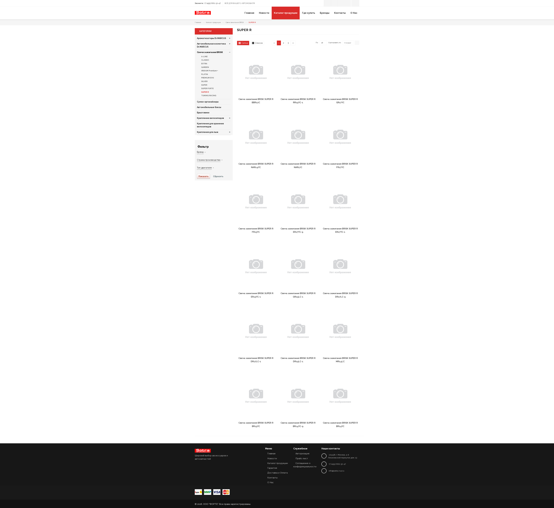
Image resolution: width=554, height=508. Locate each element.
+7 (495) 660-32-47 (212, 3)
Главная (198, 22)
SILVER (204, 81)
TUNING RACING (208, 96)
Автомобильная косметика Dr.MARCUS (211, 45)
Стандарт (347, 43)
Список (259, 43)
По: (317, 43)
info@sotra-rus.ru (336, 471)
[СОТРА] (203, 14)
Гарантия (272, 468)
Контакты (272, 477)
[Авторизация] (327, 3)
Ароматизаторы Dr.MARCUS (211, 38)
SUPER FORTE (207, 88)
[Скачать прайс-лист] (334, 3)
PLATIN (204, 74)
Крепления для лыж (207, 132)
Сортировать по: (334, 43)
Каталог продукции (213, 22)
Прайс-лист (301, 458)
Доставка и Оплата (277, 472)
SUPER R (205, 92)
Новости (272, 458)
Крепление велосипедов (210, 118)
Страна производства (208, 160)
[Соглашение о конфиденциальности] (341, 3)
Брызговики (203, 112)
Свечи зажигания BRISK (235, 22)
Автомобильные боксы (209, 107)
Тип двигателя (204, 167)
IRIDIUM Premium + (209, 71)
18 (322, 43)
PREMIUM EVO (207, 78)
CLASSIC (205, 60)
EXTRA (204, 64)
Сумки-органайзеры (208, 102)
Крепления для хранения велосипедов (210, 125)
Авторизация (302, 453)
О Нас (270, 482)
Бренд (200, 152)
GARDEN (205, 67)
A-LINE (204, 57)
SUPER (204, 85)
